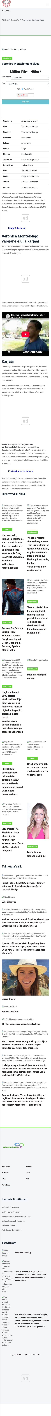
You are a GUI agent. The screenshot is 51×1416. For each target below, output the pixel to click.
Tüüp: (19, 89)
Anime (7, 529)
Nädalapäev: (6, 77)
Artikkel (5, 1173)
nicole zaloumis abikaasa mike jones (16, 1216)
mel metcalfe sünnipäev (11, 1212)
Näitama (25, 102)
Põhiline (5, 20)
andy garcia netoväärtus (11, 1230)
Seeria (31, 89)
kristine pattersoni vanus (20, 471)
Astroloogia (6, 1185)
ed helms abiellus (9, 1225)
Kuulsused (32, 532)
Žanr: (4, 83)
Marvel (32, 758)
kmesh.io (38, 1355)
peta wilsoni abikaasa (10, 1207)
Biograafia (15, 20)
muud (7, 763)
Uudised (29, 1166)
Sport (28, 1173)
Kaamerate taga (32, 602)
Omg (3, 1179)
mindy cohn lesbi (16, 228)
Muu (27, 1179)
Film (25, 89)
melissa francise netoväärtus (13, 1221)
